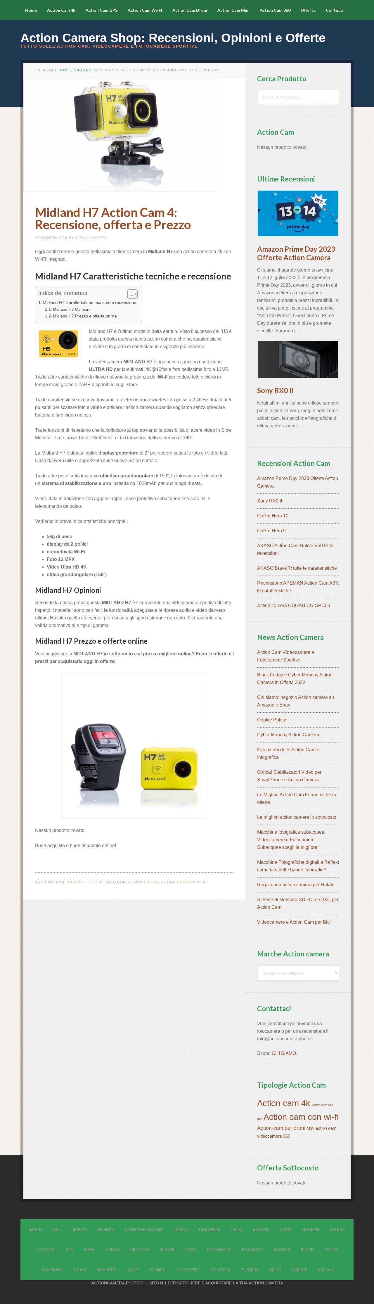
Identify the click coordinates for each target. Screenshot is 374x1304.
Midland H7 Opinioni (71, 309)
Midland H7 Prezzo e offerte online (85, 316)
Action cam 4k (143, 882)
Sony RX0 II (275, 390)
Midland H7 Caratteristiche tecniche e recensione (89, 302)
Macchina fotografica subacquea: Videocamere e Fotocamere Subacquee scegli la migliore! (291, 840)
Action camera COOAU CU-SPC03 (293, 605)
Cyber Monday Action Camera (288, 734)
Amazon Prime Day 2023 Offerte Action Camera (296, 253)
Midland (76, 882)
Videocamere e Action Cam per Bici (294, 922)
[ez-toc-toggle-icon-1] (129, 294)
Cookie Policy (271, 719)
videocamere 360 (273, 1136)
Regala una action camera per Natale (296, 884)
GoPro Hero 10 (272, 515)
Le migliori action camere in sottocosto (296, 817)
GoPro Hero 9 (271, 530)
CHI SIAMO (284, 1053)
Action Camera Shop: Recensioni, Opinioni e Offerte (172, 38)
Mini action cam (322, 1128)
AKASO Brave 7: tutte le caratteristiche (297, 568)
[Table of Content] (132, 294)
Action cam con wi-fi (184, 882)
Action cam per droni (281, 1128)
